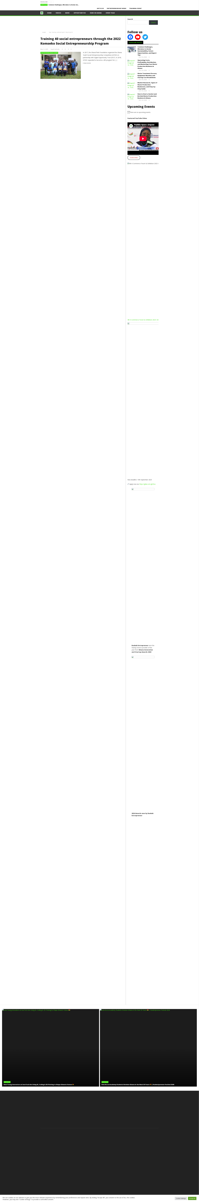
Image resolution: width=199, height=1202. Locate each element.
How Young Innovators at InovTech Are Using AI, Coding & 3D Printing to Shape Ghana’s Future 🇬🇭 (39, 1084)
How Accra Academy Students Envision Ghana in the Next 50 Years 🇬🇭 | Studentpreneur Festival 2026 (137, 1084)
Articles (44, 5)
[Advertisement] (81, 23)
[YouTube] (149, 8)
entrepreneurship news (116, 8)
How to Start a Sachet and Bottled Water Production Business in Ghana (147, 96)
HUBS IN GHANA (96, 13)
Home (49, 13)
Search (130, 19)
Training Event (135, 8)
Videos (58, 13)
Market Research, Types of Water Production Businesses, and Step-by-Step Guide (147, 86)
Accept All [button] (192, 1198)
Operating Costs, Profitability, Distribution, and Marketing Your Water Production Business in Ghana (147, 64)
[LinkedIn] (157, 8)
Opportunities (80, 13)
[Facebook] (145, 8)
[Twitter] (153, 8)
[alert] (143, 112)
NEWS (67, 13)
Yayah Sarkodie (54, 49)
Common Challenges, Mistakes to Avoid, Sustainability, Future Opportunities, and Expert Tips (63, 5)
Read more (87, 63)
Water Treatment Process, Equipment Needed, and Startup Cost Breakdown (147, 75)
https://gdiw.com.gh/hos (147, 484)
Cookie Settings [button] (181, 1198)
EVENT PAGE (110, 13)
